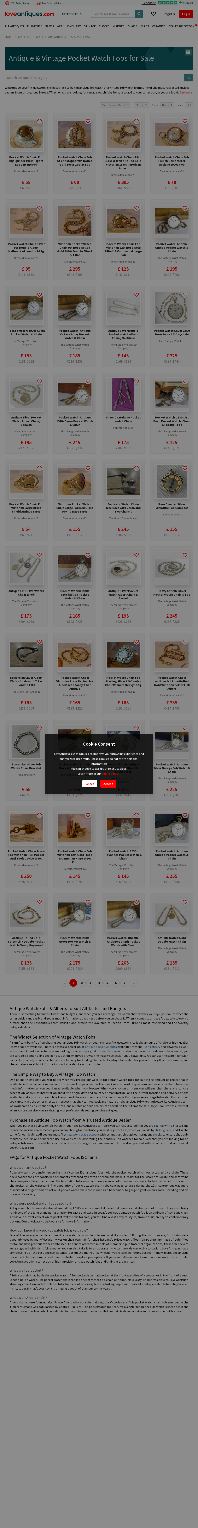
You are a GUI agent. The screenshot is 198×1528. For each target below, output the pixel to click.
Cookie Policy (111, 773)
